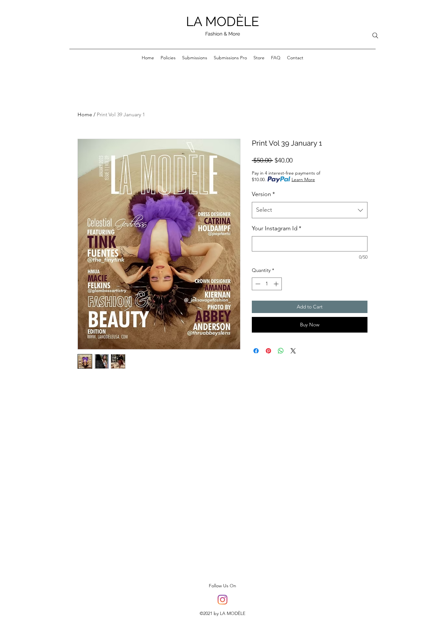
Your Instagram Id (276, 228)
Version (263, 194)
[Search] (375, 35)
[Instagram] (222, 600)
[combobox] (309, 210)
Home (85, 114)
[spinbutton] (267, 284)
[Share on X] (293, 351)
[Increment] (276, 284)
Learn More (303, 179)
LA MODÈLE (222, 21)
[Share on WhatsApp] (281, 351)
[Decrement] (257, 284)
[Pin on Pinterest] (268, 351)
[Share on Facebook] (256, 351)
